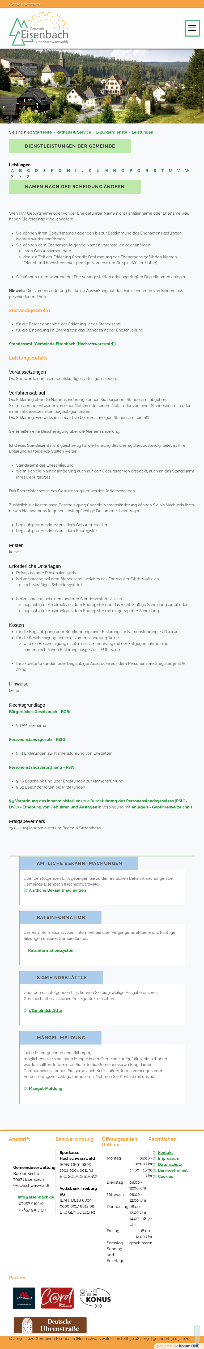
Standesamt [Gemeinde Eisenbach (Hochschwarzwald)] (62, 344)
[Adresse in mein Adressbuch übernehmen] (46, 1158)
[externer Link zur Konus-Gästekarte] (95, 1298)
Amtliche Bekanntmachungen (57, 890)
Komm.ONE (189, 1346)
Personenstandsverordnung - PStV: (42, 767)
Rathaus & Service (73, 132)
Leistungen (142, 132)
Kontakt (165, 1152)
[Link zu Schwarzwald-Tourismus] (24, 1298)
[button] (192, 28)
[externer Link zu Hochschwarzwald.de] (57, 1298)
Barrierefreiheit (173, 1170)
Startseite (42, 132)
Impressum (168, 1158)
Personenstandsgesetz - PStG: (37, 739)
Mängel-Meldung (45, 1088)
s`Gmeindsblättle (45, 1010)
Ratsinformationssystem (51, 950)
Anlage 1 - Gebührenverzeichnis (161, 807)
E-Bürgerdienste (111, 132)
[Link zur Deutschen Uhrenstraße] (50, 1325)
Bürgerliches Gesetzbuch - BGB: (39, 711)
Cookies (165, 1176)
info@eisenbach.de (36, 1197)
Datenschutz (170, 1164)
